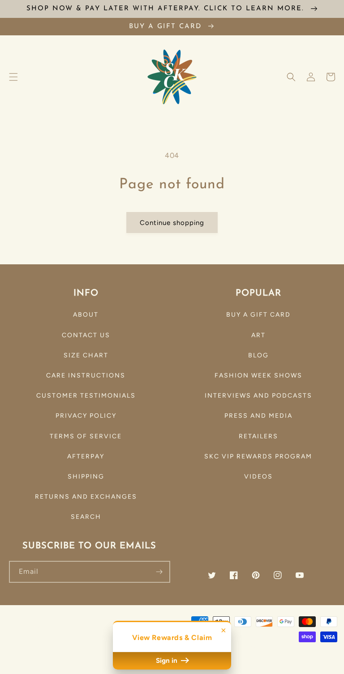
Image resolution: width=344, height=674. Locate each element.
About (86, 314)
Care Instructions (85, 375)
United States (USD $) (47, 643)
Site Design (310, 647)
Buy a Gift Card (258, 314)
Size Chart (86, 355)
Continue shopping (172, 223)
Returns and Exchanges (86, 496)
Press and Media (258, 416)
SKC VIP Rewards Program (258, 456)
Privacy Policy (86, 416)
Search (86, 517)
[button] (13, 77)
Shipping (86, 476)
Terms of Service (86, 436)
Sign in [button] (167, 661)
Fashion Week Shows (258, 375)
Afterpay (85, 456)
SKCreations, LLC (247, 647)
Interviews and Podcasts (258, 395)
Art (258, 335)
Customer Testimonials (86, 395)
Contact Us (86, 335)
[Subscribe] (159, 572)
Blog (258, 355)
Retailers (258, 436)
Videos (258, 476)
